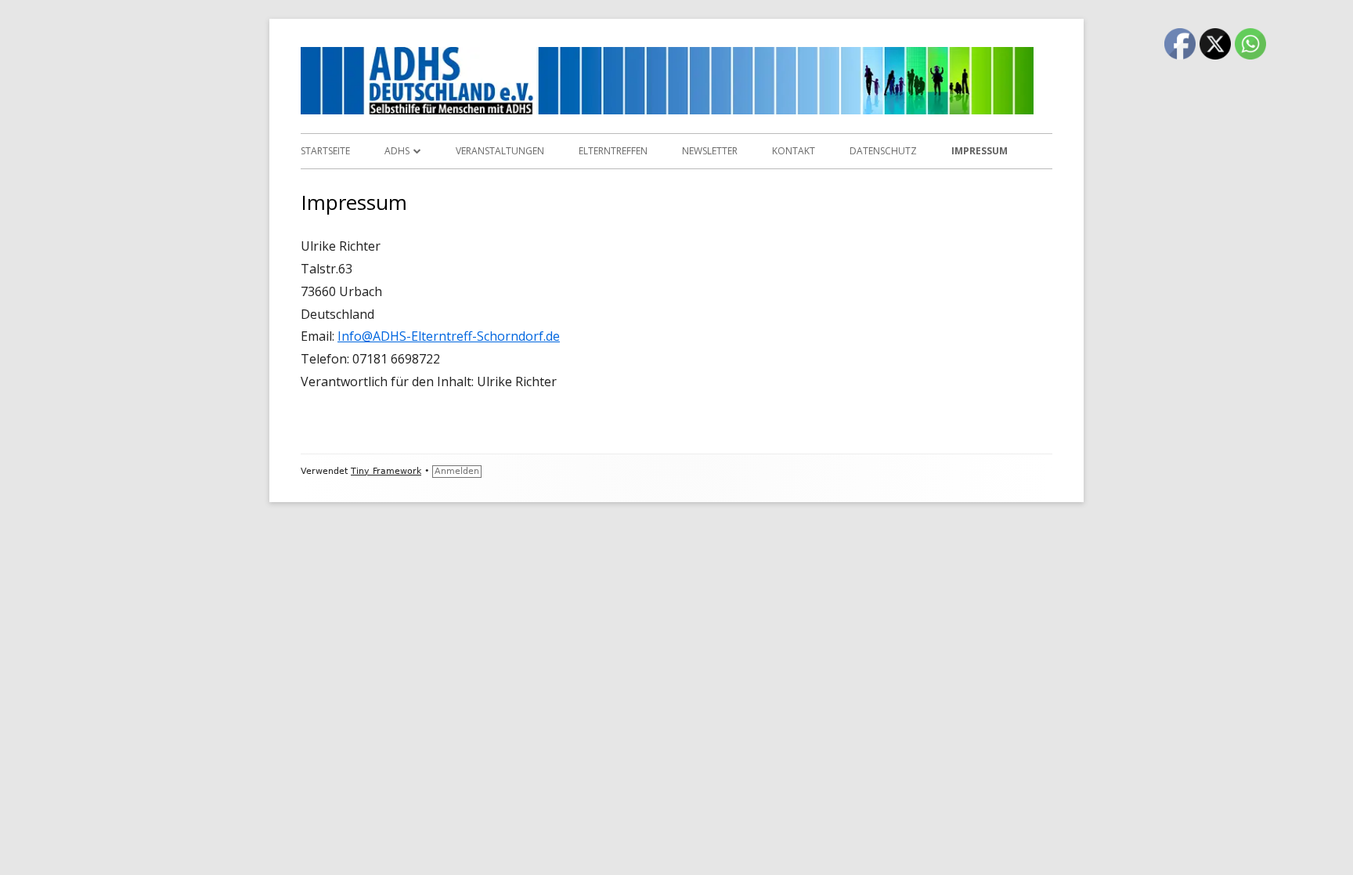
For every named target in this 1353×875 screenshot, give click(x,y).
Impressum (979, 150)
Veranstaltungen (500, 150)
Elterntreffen (613, 150)
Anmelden (457, 471)
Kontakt (793, 150)
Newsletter (710, 150)
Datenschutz (883, 150)
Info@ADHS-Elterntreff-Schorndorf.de (448, 336)
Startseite (325, 150)
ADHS (397, 150)
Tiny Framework (386, 471)
